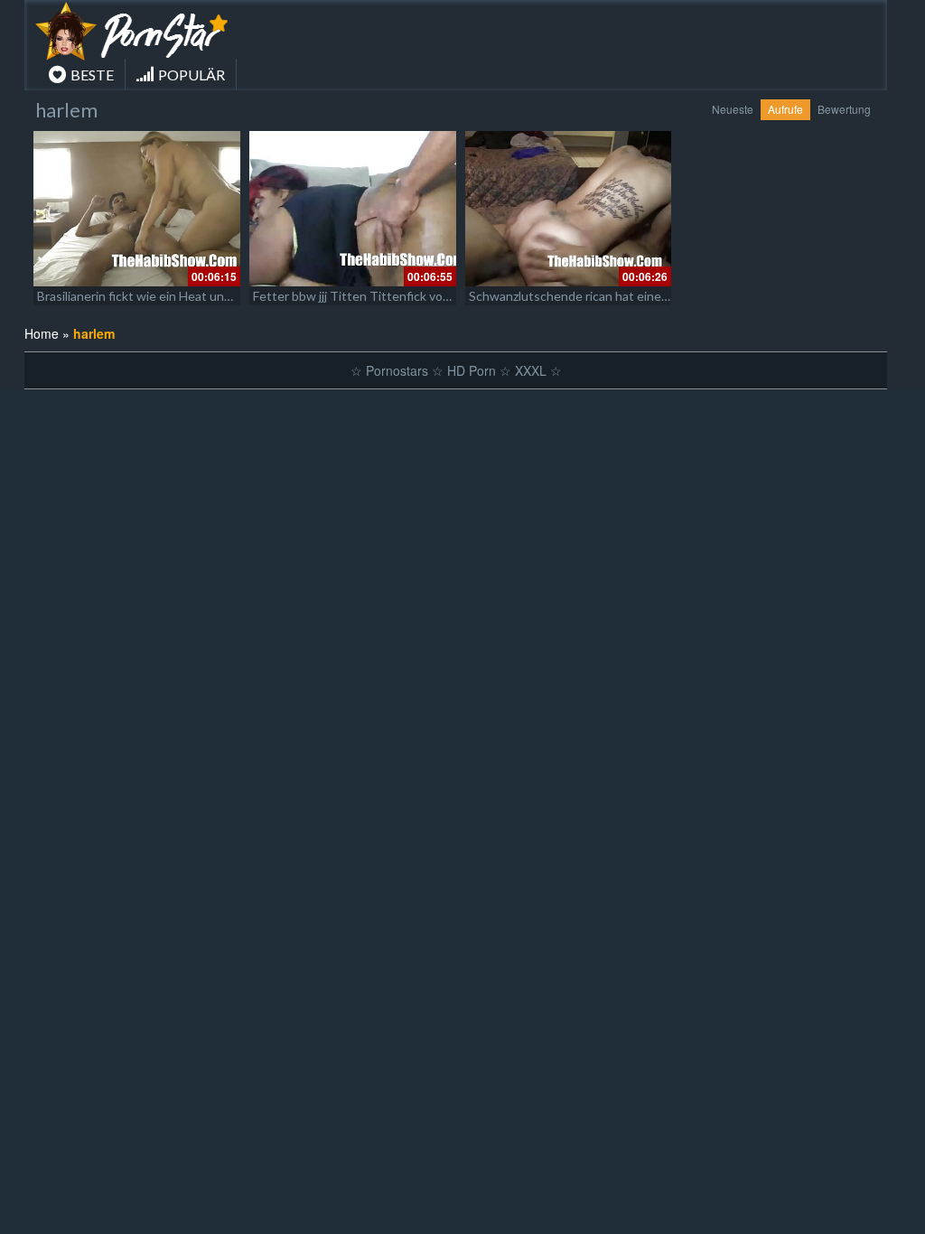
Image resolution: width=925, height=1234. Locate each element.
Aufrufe (785, 109)
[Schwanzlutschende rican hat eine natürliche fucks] (568, 208)
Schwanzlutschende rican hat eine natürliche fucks (611, 296)
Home (41, 333)
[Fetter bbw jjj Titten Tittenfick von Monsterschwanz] (352, 208)
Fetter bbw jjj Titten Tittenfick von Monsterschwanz (401, 296)
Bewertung (844, 109)
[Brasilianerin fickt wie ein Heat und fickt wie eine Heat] (136, 208)
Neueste (732, 109)
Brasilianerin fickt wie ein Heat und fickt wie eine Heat (188, 296)
